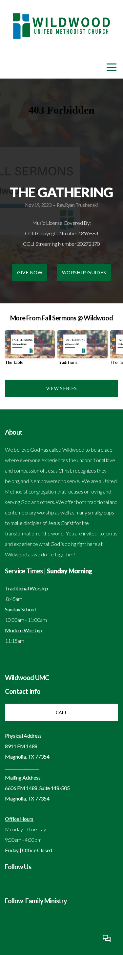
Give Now (29, 272)
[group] (30, 350)
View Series (61, 388)
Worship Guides (84, 272)
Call (61, 712)
